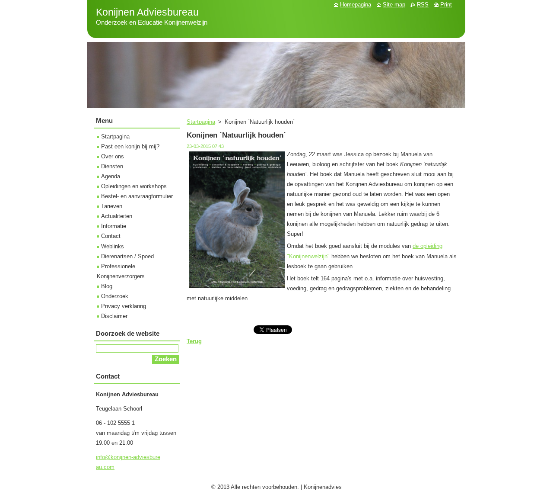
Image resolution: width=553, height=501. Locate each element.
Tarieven (111, 206)
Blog (106, 286)
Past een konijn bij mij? (130, 146)
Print (446, 4)
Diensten (112, 166)
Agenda (110, 176)
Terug (194, 341)
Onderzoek (114, 296)
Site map (394, 4)
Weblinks (112, 246)
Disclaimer (114, 316)
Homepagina (355, 4)
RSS (423, 4)
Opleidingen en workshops (134, 186)
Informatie (113, 226)
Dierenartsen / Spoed (127, 256)
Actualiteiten (116, 216)
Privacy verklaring (123, 306)
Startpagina (201, 122)
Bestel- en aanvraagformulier (137, 196)
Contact (111, 236)
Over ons (112, 156)
